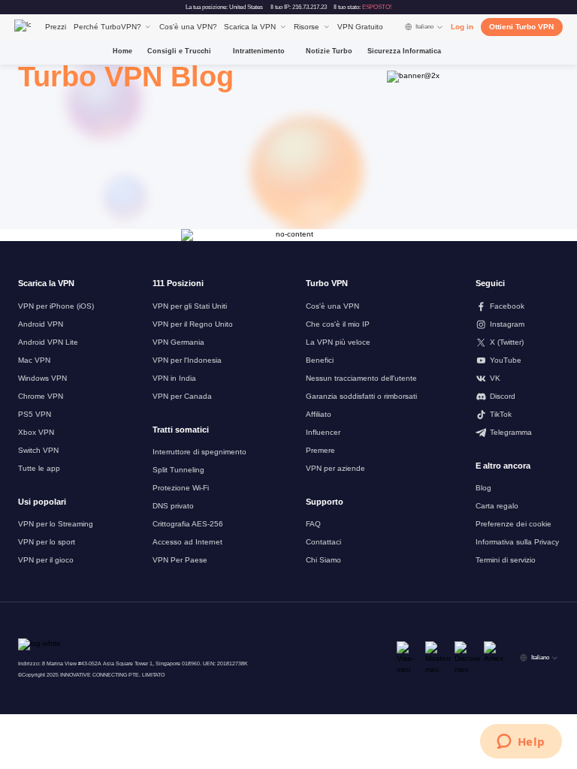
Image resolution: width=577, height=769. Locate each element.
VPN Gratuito (360, 27)
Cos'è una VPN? (188, 27)
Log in (462, 27)
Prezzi (55, 27)
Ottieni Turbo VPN (521, 27)
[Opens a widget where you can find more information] (520, 742)
